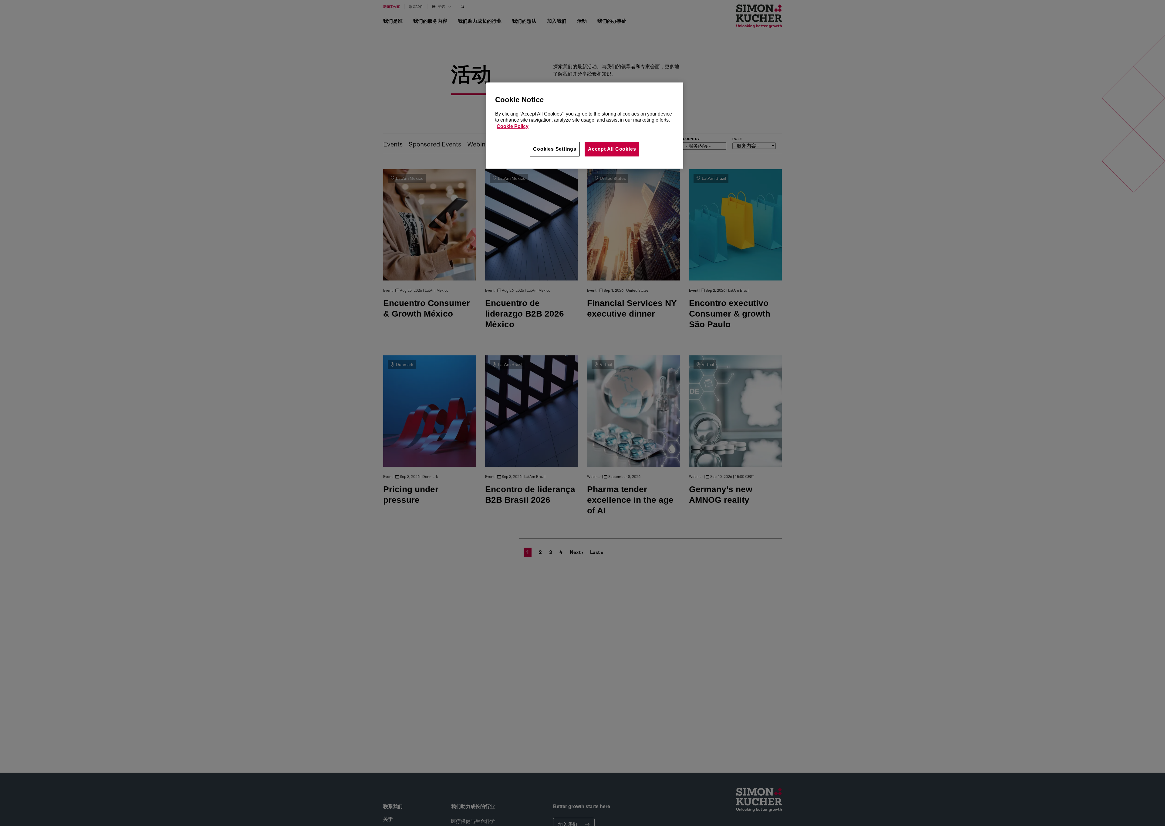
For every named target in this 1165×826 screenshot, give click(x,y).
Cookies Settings (554, 149)
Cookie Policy (512, 126)
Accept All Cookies (612, 149)
